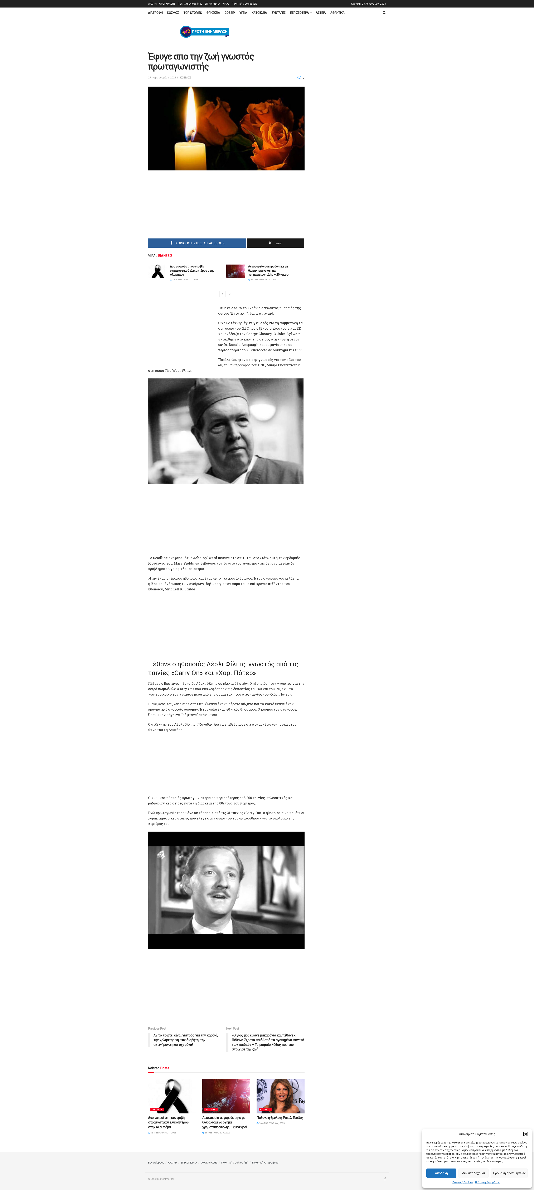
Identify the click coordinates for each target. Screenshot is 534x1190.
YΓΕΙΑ (243, 12)
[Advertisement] (191, 206)
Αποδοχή (441, 1173)
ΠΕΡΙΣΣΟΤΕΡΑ (299, 12)
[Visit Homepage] (204, 32)
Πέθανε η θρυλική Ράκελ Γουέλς (280, 1118)
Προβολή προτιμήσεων (509, 1173)
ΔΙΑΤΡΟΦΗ (155, 12)
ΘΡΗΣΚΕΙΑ (213, 12)
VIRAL (225, 3)
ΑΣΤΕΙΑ (321, 12)
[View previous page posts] (222, 294)
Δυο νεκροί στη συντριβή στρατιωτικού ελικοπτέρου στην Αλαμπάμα (192, 270)
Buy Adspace (156, 1162)
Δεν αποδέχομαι (473, 1173)
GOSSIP (230, 12)
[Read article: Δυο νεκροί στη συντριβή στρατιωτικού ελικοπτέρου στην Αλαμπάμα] (157, 271)
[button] (526, 1134)
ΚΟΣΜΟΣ (173, 12)
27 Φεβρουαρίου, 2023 (162, 77)
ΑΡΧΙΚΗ (152, 3)
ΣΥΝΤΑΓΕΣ (279, 12)
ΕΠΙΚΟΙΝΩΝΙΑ (212, 3)
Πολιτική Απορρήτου (487, 1182)
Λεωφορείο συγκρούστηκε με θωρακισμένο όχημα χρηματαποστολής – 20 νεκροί (268, 270)
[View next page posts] (230, 294)
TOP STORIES (193, 12)
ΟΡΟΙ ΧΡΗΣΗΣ (167, 3)
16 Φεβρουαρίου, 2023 (185, 279)
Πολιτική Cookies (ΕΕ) (245, 3)
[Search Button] (384, 13)
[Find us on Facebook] (385, 1179)
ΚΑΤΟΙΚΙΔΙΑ (259, 12)
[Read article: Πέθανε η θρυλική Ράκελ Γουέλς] (281, 1096)
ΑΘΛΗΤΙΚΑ (337, 12)
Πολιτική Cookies (462, 1182)
